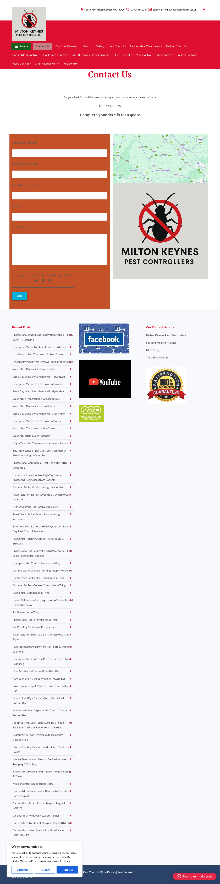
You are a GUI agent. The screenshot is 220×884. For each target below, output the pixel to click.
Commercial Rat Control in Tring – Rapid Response (42, 570)
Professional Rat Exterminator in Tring (35, 619)
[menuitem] (21, 46)
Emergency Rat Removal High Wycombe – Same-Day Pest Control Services (41, 529)
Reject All (45, 869)
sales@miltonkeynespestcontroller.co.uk (174, 9)
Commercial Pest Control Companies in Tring (39, 585)
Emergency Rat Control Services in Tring (36, 563)
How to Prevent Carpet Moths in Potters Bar (39, 678)
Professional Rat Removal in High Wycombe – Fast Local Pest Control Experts (42, 553)
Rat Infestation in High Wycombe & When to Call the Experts (41, 497)
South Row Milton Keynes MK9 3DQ (104, 9)
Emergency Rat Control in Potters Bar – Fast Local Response (42, 661)
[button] (195, 876)
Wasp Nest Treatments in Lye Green (34, 428)
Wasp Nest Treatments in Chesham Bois (36, 398)
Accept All (67, 869)
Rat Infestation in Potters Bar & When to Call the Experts (41, 637)
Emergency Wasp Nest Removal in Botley (37, 420)
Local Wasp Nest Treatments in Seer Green (38, 354)
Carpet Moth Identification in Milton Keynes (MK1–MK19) (39, 833)
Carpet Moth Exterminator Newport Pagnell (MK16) (39, 806)
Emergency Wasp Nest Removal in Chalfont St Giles (43, 361)
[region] (44, 859)
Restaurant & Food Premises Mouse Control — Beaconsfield (40, 737)
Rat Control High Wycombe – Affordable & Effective (38, 541)
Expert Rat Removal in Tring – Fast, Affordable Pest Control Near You (43, 602)
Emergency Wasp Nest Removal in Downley (38, 383)
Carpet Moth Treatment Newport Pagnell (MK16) (42, 822)
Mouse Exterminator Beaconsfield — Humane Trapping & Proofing (39, 762)
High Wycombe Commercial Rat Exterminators (40, 443)
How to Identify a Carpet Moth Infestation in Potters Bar (39, 700)
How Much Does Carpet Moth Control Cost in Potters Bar (40, 713)
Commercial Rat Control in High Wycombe (38, 487)
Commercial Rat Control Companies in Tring (38, 577)
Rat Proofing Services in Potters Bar (34, 627)
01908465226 (138, 9)
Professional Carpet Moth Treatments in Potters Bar (41, 688)
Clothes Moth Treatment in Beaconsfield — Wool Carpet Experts (41, 793)
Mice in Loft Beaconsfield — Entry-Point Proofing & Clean (42, 774)
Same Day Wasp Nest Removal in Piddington (39, 376)
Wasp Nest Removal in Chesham (31, 435)
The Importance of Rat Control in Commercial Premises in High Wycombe (39, 453)
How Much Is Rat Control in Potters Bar (36, 671)
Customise (22, 869)
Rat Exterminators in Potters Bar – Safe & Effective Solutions (42, 649)
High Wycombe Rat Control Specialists (36, 506)
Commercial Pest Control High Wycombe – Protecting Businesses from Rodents (38, 477)
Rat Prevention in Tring (26, 612)
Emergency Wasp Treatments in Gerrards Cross (40, 346)
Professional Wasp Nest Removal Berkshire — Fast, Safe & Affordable (43, 337)
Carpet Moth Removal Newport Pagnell (36, 815)
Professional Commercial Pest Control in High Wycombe (40, 465)
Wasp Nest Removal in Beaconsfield (34, 369)
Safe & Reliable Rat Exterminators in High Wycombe (37, 516)
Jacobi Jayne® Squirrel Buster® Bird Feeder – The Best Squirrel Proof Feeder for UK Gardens (42, 725)
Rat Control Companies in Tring (31, 592)
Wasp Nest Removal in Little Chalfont (35, 406)
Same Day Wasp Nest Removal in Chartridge (39, 413)
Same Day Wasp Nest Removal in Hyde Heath (39, 391)
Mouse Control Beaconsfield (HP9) (33, 783)
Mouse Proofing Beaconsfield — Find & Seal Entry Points (42, 749)
